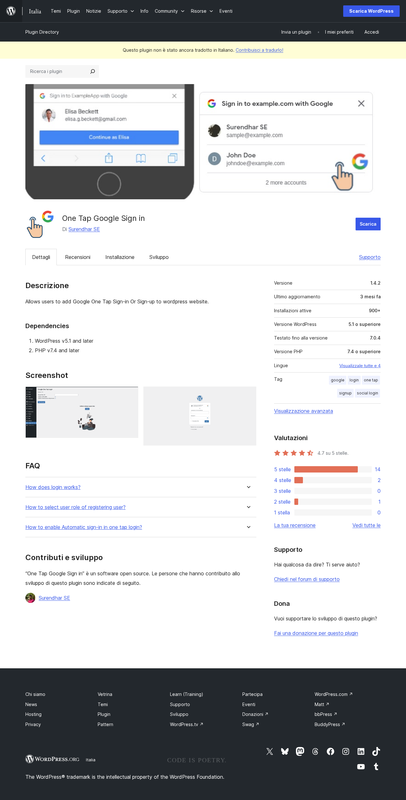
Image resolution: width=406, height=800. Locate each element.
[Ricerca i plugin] (92, 71)
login (354, 380)
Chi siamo (35, 694)
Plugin (104, 714)
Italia (90, 759)
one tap (371, 380)
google (337, 380)
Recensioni (77, 257)
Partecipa (252, 694)
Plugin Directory (42, 32)
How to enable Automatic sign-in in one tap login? (83, 527)
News (31, 704)
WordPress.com (334, 694)
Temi (103, 704)
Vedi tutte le (366, 525)
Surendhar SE (84, 229)
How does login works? (53, 487)
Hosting (33, 714)
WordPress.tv (187, 724)
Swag (250, 724)
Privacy (33, 724)
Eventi (248, 704)
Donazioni (255, 714)
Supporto (370, 257)
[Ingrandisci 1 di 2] (130, 395)
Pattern (105, 724)
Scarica (368, 224)
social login (367, 393)
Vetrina (105, 694)
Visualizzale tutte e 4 (360, 365)
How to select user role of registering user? (75, 507)
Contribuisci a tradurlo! (259, 50)
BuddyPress (330, 724)
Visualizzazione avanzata (303, 411)
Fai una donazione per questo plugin (316, 633)
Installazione (119, 257)
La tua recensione (295, 525)
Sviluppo (159, 257)
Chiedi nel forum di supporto (307, 579)
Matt (322, 704)
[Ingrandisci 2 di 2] (248, 395)
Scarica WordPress (371, 11)
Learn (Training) (186, 694)
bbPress (326, 714)
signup (345, 393)
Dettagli (41, 257)
